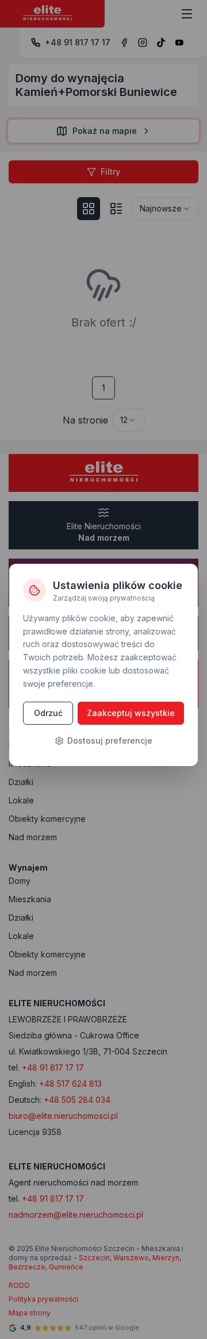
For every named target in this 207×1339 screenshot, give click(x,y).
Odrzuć (48, 713)
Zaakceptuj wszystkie (131, 713)
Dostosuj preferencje (109, 740)
